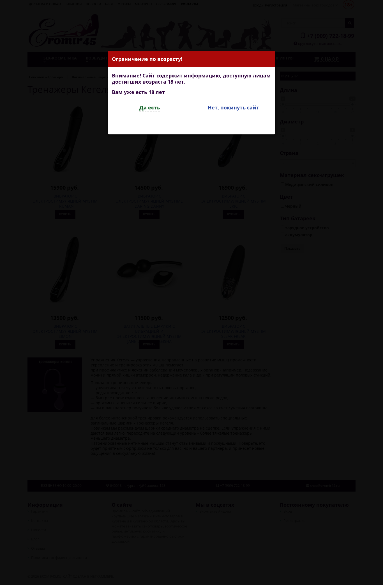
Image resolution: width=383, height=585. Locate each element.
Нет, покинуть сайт (233, 107)
